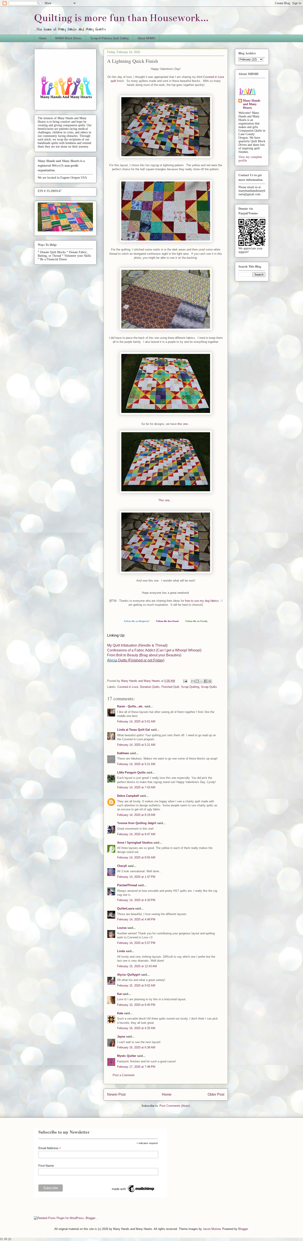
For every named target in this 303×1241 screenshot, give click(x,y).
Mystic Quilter (126, 1056)
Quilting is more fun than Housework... (121, 18)
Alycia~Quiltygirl (128, 974)
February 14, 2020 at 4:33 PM (136, 900)
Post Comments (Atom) (174, 1105)
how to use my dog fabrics (202, 600)
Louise (121, 927)
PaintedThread (127, 885)
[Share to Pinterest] (210, 681)
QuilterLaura (125, 908)
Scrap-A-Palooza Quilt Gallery (109, 38)
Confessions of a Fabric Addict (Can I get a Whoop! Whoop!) (154, 650)
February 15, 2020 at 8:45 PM (136, 1004)
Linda (121, 951)
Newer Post (116, 1094)
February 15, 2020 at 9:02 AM (136, 985)
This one (163, 500)
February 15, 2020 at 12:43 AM (137, 966)
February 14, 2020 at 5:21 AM (136, 744)
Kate (120, 1013)
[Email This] (193, 681)
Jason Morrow (211, 1229)
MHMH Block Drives (68, 38)
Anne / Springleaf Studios (135, 842)
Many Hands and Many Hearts (251, 104)
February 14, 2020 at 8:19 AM (136, 815)
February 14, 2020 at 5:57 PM (136, 943)
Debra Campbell (128, 795)
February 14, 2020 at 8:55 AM (136, 857)
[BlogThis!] (197, 681)
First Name (46, 1165)
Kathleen (123, 753)
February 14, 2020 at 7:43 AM (136, 787)
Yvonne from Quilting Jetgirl (136, 823)
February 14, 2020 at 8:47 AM (136, 834)
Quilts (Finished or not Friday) (141, 660)
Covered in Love (127, 687)
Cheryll (122, 866)
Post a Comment (123, 1075)
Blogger (243, 1229)
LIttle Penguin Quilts (131, 772)
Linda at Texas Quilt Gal (133, 729)
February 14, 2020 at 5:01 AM (136, 721)
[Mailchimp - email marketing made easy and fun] (133, 1192)
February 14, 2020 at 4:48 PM (136, 919)
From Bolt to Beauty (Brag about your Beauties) (144, 655)
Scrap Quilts (209, 687)
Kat (119, 994)
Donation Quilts (150, 687)
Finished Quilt (170, 687)
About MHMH (146, 38)
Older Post (216, 1094)
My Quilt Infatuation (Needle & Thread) (137, 645)
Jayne (121, 1036)
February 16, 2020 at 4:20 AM (136, 1028)
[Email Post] (185, 681)
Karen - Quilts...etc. (130, 706)
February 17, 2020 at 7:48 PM (136, 1066)
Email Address (49, 1148)
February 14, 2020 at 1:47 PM (136, 876)
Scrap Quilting (190, 687)
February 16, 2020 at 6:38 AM (136, 1047)
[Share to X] (201, 681)
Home (42, 38)
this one (182, 424)
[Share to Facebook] (205, 681)
